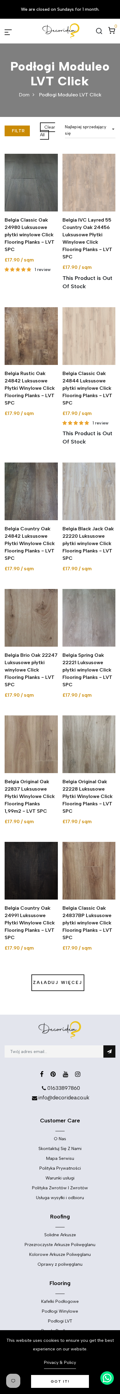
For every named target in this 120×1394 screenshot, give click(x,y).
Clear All (47, 131)
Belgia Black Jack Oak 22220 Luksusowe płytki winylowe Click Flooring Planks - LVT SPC (88, 543)
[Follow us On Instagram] (77, 1074)
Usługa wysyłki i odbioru (60, 1197)
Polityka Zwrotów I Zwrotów (60, 1188)
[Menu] (15, 31)
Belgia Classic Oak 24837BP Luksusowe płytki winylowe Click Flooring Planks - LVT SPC (87, 922)
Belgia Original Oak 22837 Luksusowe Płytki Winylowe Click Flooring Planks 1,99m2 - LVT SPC (30, 796)
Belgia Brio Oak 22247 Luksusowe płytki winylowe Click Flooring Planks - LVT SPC (31, 669)
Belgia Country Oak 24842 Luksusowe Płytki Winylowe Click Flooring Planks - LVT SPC (30, 543)
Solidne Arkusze (60, 1234)
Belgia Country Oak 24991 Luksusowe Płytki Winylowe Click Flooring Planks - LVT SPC (30, 922)
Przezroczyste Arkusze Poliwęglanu (60, 1244)
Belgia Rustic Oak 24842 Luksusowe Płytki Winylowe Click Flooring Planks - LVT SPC (30, 388)
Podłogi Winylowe (60, 1311)
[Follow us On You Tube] (65, 1074)
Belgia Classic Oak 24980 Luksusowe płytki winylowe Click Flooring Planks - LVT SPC (29, 234)
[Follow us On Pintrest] (53, 1074)
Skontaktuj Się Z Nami (60, 1148)
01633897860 (63, 1088)
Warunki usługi (60, 1178)
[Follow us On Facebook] (41, 1074)
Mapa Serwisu (60, 1158)
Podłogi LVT (60, 1321)
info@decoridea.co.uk (63, 1097)
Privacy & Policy (60, 1362)
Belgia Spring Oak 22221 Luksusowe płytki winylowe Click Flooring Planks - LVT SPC (87, 669)
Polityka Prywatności (60, 1168)
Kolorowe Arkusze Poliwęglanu (60, 1254)
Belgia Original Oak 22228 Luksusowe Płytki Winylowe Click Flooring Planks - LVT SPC (87, 796)
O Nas (60, 1138)
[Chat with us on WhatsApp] (107, 1378)
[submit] (109, 1051)
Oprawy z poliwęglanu (60, 1264)
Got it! (60, 1381)
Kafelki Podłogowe (60, 1301)
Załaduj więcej (57, 982)
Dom (24, 95)
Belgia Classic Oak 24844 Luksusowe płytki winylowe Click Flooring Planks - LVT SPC (87, 388)
